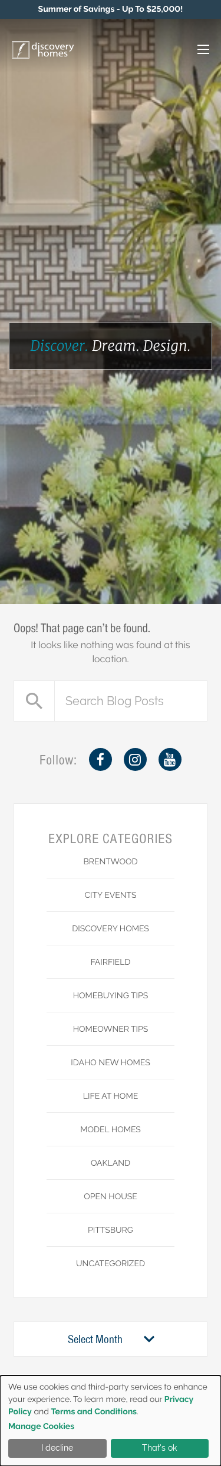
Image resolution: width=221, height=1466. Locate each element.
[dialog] (110, 1421)
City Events (110, 895)
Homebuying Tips (111, 996)
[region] (110, 9)
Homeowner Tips (111, 1029)
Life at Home (110, 1096)
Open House (110, 1197)
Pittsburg (110, 1230)
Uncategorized (110, 1264)
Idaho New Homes (110, 1063)
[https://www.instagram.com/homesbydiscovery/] (135, 759)
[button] (191, 51)
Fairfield (111, 962)
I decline (57, 1447)
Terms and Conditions (94, 1412)
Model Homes (110, 1130)
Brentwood (110, 862)
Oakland (110, 1163)
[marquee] (110, 9)
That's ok (159, 1447)
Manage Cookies (41, 1427)
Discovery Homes (110, 929)
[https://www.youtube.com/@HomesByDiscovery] (170, 759)
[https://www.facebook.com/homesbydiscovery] (100, 759)
